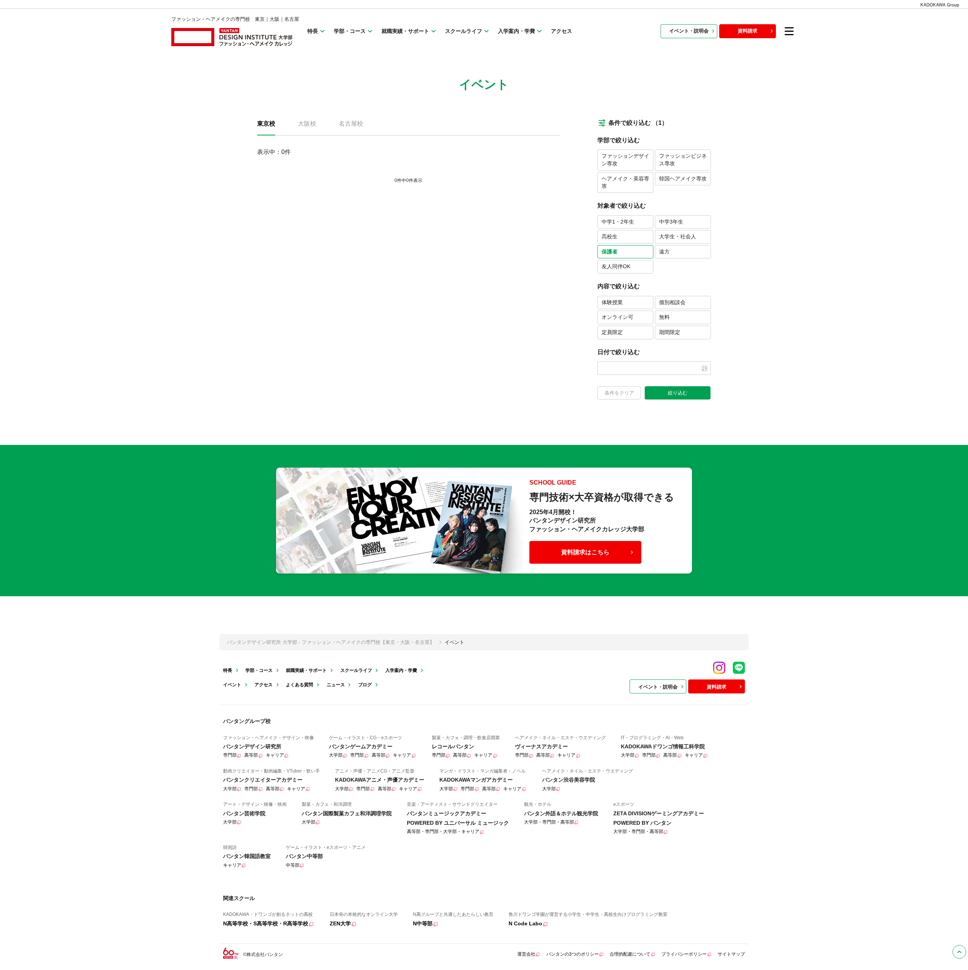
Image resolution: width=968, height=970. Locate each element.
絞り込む (677, 393)
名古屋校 (351, 123)
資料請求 (747, 31)
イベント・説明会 (689, 31)
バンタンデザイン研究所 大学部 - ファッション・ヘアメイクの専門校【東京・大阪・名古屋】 (330, 642)
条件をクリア (619, 393)
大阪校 (307, 123)
